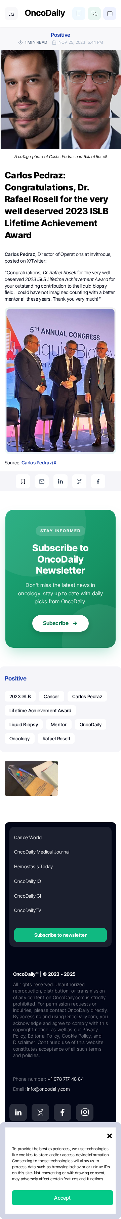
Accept (62, 1198)
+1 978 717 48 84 (65, 1079)
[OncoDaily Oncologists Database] (94, 13)
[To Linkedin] (60, 481)
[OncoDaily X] (40, 1112)
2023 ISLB (20, 696)
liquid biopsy (23, 724)
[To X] (79, 481)
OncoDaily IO (27, 881)
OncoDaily (91, 724)
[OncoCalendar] (109, 13)
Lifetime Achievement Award (40, 710)
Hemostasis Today (33, 866)
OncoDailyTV (27, 910)
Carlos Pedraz (87, 696)
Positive (61, 35)
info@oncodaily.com (48, 1089)
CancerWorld (28, 837)
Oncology (19, 738)
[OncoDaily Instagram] (84, 1112)
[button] (109, 1135)
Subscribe (56, 623)
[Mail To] (42, 481)
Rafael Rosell (56, 738)
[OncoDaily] (45, 13)
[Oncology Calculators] (78, 13)
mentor (59, 724)
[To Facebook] (98, 481)
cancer (51, 696)
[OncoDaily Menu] (11, 13)
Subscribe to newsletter (60, 935)
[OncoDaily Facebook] (62, 1112)
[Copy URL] (23, 481)
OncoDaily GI (27, 896)
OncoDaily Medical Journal (42, 852)
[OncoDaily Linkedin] (18, 1112)
